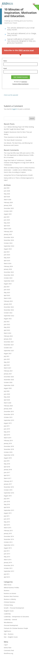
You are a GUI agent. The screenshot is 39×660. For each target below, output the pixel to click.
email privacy (24, 81)
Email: (5, 68)
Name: (5, 61)
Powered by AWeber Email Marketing (20, 83)
